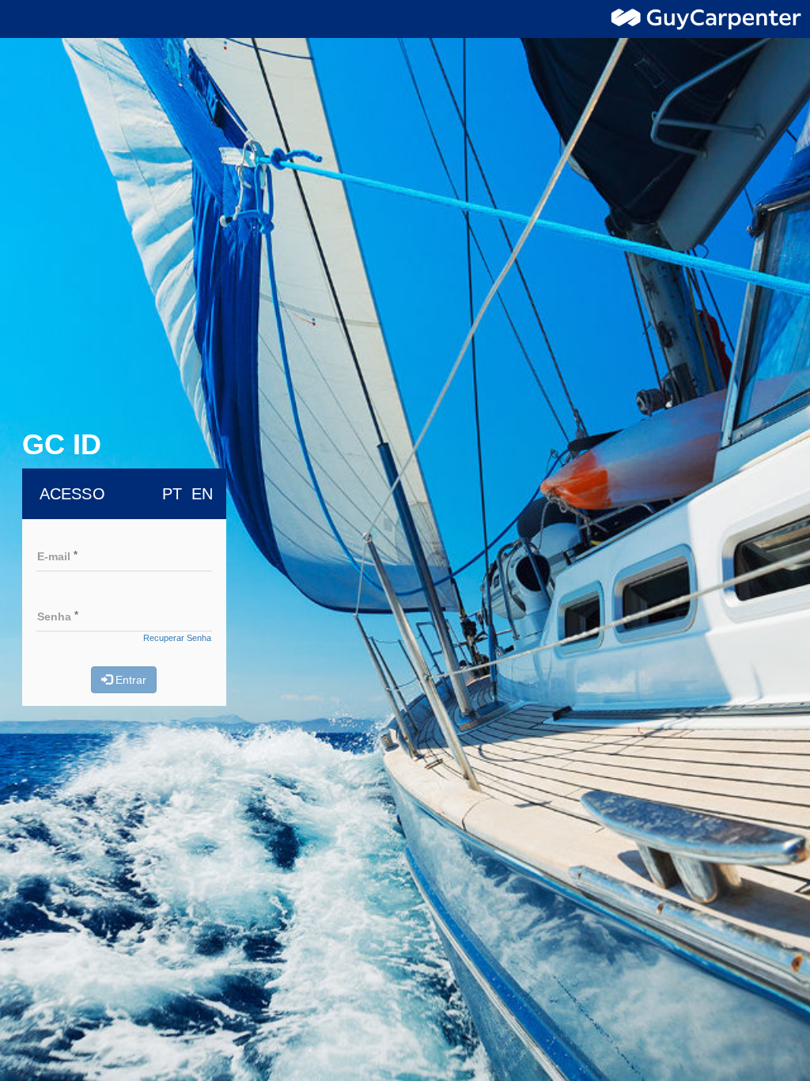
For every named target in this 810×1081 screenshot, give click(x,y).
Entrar (129, 679)
